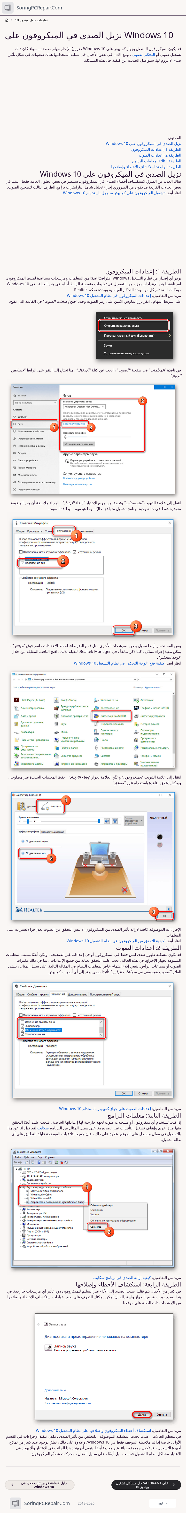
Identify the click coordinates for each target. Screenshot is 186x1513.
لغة (160, 1503)
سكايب (43, 1128)
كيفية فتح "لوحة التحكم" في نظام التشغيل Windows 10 (119, 663)
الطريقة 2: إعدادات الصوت (160, 155)
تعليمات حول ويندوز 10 (31, 20)
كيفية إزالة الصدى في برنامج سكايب (122, 1277)
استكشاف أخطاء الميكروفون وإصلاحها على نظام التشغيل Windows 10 (93, 1430)
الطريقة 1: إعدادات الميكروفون (156, 149)
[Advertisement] (93, 99)
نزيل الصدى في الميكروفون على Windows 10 (143, 143)
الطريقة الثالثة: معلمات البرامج (156, 161)
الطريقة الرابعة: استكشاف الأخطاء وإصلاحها (146, 166)
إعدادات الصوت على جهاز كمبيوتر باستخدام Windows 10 (105, 1108)
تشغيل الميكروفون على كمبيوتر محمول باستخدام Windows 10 (113, 193)
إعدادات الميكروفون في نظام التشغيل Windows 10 (109, 295)
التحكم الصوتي (143, 54)
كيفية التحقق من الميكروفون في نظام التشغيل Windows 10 (115, 941)
